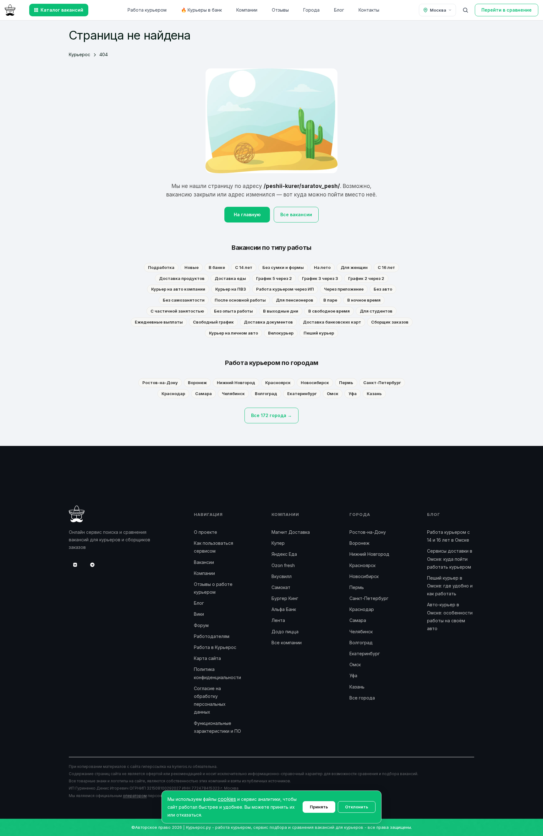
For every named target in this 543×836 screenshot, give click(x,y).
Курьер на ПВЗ (230, 289)
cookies (227, 799)
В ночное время (364, 300)
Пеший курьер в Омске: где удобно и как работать (450, 585)
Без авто (383, 289)
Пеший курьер (319, 332)
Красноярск (278, 382)
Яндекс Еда (284, 554)
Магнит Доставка (291, 532)
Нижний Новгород (236, 382)
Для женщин (354, 267)
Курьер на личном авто (233, 332)
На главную (247, 214)
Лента (278, 620)
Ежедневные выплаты (159, 321)
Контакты (369, 10)
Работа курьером (147, 10)
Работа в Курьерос (215, 647)
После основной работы (240, 300)
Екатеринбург (302, 393)
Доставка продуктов (182, 278)
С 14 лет (243, 267)
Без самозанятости (184, 300)
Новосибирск (315, 382)
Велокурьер (280, 332)
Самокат (281, 587)
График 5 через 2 (274, 278)
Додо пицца (285, 631)
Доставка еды (230, 278)
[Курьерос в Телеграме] (92, 565)
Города (311, 10)
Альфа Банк (284, 609)
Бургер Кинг (285, 598)
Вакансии (204, 562)
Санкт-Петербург (382, 382)
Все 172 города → (271, 415)
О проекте (205, 532)
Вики (199, 614)
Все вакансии (296, 214)
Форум (201, 625)
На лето (322, 267)
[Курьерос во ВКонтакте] (75, 565)
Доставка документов (268, 321)
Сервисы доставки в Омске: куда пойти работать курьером (449, 558)
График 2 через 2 (366, 278)
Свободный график (213, 321)
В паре (330, 300)
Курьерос (79, 54)
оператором (135, 795)
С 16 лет (386, 267)
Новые (191, 267)
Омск (332, 393)
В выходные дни (280, 311)
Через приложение (344, 289)
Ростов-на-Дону (160, 382)
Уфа (352, 393)
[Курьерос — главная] (10, 9)
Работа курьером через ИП (285, 289)
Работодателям (211, 636)
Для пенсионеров (294, 300)
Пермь (346, 382)
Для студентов (376, 311)
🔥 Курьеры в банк (201, 10)
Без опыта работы (233, 311)
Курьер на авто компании (178, 289)
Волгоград (266, 393)
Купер (278, 543)
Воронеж (197, 382)
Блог (339, 10)
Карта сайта (207, 658)
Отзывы (280, 10)
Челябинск (233, 393)
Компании (246, 10)
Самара (203, 393)
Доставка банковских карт (332, 321)
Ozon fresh (283, 565)
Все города (362, 697)
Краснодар (173, 393)
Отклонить (356, 806)
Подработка (161, 267)
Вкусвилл (282, 576)
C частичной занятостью (177, 311)
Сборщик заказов (390, 321)
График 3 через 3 (320, 278)
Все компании (287, 642)
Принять (319, 806)
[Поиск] (465, 10)
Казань (374, 393)
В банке (217, 267)
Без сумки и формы (283, 267)
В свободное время (329, 311)
